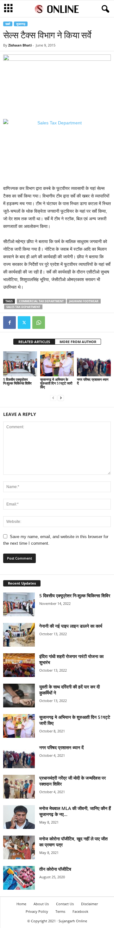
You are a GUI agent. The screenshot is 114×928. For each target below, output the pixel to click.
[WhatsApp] (38, 322)
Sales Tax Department (23, 307)
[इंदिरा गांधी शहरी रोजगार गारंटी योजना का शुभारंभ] (19, 665)
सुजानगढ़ (20, 24)
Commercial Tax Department (41, 301)
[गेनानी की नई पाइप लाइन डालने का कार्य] (19, 635)
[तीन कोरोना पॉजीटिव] (19, 878)
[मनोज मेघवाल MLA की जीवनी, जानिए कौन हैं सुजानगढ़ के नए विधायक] (19, 817)
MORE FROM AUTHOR (78, 341)
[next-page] (61, 397)
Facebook (80, 911)
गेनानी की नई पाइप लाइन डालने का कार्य (70, 626)
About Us (41, 903)
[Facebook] (9, 322)
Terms (60, 911)
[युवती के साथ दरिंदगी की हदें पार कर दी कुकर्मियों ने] (19, 695)
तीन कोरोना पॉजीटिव (55, 869)
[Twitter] (24, 322)
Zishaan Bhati (20, 45)
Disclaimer (89, 903)
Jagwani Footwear (83, 301)
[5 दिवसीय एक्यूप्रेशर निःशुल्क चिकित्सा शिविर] (20, 364)
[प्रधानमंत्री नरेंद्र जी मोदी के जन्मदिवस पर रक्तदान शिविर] (19, 787)
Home (21, 903)
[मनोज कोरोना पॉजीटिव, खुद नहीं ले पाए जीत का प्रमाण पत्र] (19, 847)
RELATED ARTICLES (34, 341)
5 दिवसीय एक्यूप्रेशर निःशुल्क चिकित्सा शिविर (17, 381)
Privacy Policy (37, 911)
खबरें (7, 24)
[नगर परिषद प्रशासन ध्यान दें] (94, 364)
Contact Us (65, 903)
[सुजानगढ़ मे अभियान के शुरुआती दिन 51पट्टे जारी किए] (57, 364)
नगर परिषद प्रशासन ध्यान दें (92, 381)
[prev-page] (53, 397)
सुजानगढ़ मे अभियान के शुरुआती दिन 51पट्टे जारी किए (56, 383)
